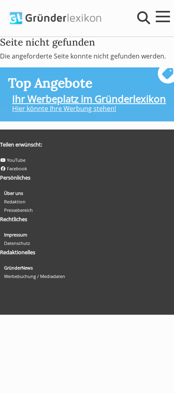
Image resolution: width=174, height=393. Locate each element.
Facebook (16, 168)
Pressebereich (18, 210)
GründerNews (18, 268)
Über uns (13, 193)
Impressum (15, 235)
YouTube (15, 160)
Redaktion (14, 202)
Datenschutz (17, 243)
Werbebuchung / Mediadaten (34, 276)
